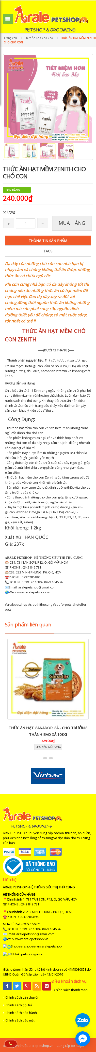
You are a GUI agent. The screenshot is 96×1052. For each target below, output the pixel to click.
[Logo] (32, 817)
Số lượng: (9, 212)
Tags (48, 251)
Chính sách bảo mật (19, 1020)
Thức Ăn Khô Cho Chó (38, 38)
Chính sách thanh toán (71, 990)
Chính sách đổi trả (18, 1005)
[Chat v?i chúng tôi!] (82, 1038)
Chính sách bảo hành (21, 1012)
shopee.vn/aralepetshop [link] (43, 946)
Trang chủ (10, 38)
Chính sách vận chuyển (22, 997)
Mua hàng (72, 223)
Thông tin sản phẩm (48, 240)
